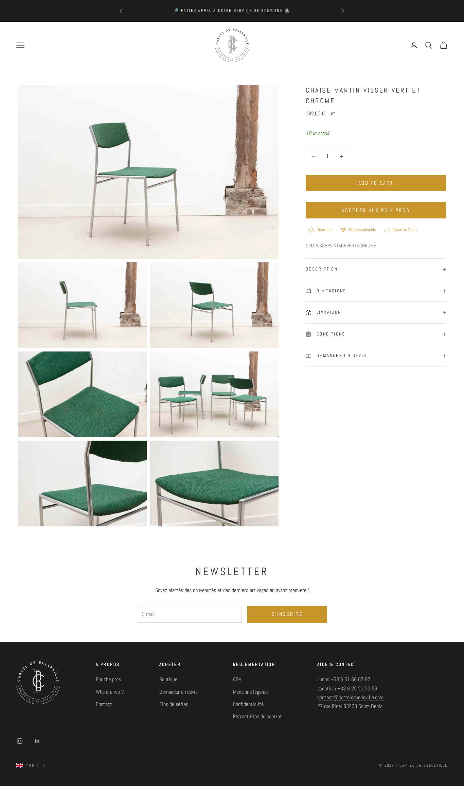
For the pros (108, 679)
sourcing (272, 10)
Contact (104, 704)
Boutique (168, 679)
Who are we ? (110, 691)
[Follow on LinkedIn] (37, 741)
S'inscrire (287, 614)
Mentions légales (250, 691)
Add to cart (376, 183)
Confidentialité (248, 704)
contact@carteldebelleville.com (350, 697)
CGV (237, 679)
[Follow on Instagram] (19, 741)
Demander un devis (178, 691)
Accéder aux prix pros (376, 210)
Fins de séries (173, 704)
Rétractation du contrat (257, 716)
